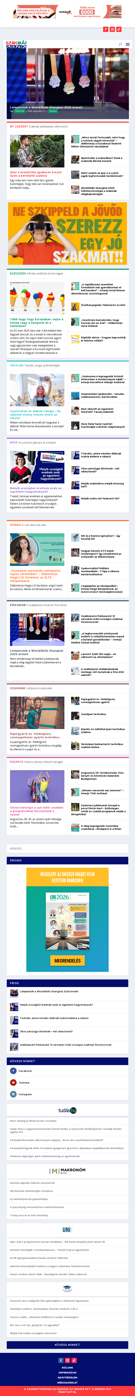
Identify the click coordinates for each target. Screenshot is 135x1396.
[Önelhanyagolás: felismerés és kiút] (75, 307)
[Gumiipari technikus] (75, 716)
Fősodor (53, 111)
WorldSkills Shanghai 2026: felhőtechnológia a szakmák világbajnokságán (99, 191)
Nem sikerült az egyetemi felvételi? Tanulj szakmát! (97, 410)
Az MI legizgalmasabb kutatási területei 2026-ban (39, 1258)
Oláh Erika (19, 111)
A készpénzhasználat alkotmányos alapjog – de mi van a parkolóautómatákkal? (56, 1140)
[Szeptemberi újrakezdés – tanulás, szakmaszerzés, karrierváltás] (75, 396)
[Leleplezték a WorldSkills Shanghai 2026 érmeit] (37, 629)
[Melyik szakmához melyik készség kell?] (75, 485)
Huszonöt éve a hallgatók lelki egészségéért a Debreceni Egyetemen (49, 1300)
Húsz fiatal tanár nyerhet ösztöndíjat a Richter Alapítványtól (103, 425)
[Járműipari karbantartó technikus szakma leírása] (75, 746)
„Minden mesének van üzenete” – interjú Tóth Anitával (102, 792)
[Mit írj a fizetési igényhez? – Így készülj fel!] (75, 537)
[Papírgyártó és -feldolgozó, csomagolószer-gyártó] (75, 701)
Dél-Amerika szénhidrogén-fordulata (31, 1191)
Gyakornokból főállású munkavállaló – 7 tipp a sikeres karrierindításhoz (100, 571)
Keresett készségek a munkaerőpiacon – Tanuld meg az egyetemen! (49, 1249)
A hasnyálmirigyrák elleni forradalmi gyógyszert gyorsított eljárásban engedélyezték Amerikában (67, 1148)
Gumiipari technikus (93, 714)
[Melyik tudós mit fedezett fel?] (75, 500)
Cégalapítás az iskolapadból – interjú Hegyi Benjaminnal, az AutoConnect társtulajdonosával (101, 588)
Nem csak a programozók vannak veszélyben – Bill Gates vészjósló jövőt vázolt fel (57, 1241)
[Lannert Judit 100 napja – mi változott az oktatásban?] (75, 656)
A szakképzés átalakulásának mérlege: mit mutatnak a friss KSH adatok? (102, 672)
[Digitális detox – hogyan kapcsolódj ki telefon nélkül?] (75, 339)
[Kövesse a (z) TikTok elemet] (119, 29)
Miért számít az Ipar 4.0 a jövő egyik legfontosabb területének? (102, 174)
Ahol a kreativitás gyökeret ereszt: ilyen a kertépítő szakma (36, 174)
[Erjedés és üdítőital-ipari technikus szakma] (75, 731)
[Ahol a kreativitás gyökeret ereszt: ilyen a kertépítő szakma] (37, 151)
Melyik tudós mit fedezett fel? (100, 498)
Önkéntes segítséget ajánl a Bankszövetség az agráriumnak (45, 1156)
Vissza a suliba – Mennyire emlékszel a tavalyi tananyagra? (44, 1317)
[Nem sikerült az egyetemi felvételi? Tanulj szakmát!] (75, 411)
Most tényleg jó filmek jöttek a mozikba (33, 1120)
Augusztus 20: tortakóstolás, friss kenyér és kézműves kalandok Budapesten (102, 775)
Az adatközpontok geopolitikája (29, 1199)
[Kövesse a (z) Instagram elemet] (112, 29)
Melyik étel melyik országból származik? (33, 1333)
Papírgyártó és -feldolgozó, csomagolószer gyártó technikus (34, 735)
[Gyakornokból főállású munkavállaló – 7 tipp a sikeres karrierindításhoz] (75, 570)
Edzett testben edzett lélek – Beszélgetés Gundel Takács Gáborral (48, 1274)
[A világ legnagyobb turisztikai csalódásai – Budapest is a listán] (75, 828)
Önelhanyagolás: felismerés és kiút (103, 305)
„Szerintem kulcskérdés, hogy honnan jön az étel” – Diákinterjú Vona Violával (101, 323)
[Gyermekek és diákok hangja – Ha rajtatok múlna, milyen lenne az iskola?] (37, 390)
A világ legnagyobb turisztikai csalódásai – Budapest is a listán (101, 827)
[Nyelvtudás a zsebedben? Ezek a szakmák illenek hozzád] (75, 160)
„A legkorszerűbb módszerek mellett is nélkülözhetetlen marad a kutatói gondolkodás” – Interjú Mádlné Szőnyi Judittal (97, 638)
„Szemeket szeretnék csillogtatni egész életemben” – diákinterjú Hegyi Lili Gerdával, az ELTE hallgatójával (35, 576)
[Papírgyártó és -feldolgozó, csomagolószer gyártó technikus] (37, 713)
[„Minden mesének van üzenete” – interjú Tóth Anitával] (75, 792)
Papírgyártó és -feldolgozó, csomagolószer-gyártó (98, 701)
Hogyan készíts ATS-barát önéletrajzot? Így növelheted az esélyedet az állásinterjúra (101, 553)
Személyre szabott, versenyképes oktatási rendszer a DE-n (44, 1308)
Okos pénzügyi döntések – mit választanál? (46, 1031)
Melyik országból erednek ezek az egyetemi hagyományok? (36, 490)
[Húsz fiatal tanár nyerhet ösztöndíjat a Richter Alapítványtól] (75, 425)
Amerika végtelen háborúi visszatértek (32, 1182)
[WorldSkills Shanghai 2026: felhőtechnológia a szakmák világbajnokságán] (75, 190)
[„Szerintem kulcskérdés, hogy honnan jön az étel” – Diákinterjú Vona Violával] (75, 322)
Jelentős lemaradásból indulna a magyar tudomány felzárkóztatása (50, 1266)
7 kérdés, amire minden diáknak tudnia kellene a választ (101, 455)
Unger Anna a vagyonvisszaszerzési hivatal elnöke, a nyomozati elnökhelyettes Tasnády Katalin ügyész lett (66, 1130)
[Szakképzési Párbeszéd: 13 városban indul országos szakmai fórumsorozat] (75, 618)
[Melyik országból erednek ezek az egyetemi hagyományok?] (37, 467)
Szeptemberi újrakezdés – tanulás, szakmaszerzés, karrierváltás (102, 395)
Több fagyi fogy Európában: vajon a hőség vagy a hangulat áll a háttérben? (36, 323)
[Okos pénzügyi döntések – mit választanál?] (75, 470)
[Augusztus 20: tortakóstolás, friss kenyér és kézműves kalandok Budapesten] (75, 774)
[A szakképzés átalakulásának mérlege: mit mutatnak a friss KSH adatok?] (75, 671)
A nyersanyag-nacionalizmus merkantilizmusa (37, 1207)
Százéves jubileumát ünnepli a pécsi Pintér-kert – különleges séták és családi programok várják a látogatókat (98, 810)
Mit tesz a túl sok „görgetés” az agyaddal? (34, 1325)
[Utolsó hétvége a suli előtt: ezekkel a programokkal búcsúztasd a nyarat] (37, 786)
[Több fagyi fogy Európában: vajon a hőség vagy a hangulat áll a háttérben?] (37, 298)
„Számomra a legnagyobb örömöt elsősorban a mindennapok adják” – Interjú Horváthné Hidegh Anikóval (103, 379)
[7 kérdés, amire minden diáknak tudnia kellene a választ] (75, 455)
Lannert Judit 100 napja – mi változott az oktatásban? (98, 656)
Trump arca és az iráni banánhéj (29, 1215)
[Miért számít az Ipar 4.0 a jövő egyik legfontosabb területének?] (75, 175)
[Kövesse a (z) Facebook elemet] (105, 29)
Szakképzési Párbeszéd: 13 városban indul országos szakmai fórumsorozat (101, 619)
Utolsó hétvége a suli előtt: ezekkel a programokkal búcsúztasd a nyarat (36, 811)
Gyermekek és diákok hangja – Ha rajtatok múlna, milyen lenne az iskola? (35, 415)
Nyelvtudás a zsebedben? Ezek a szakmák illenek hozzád (101, 160)
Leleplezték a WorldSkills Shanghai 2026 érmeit (46, 107)
